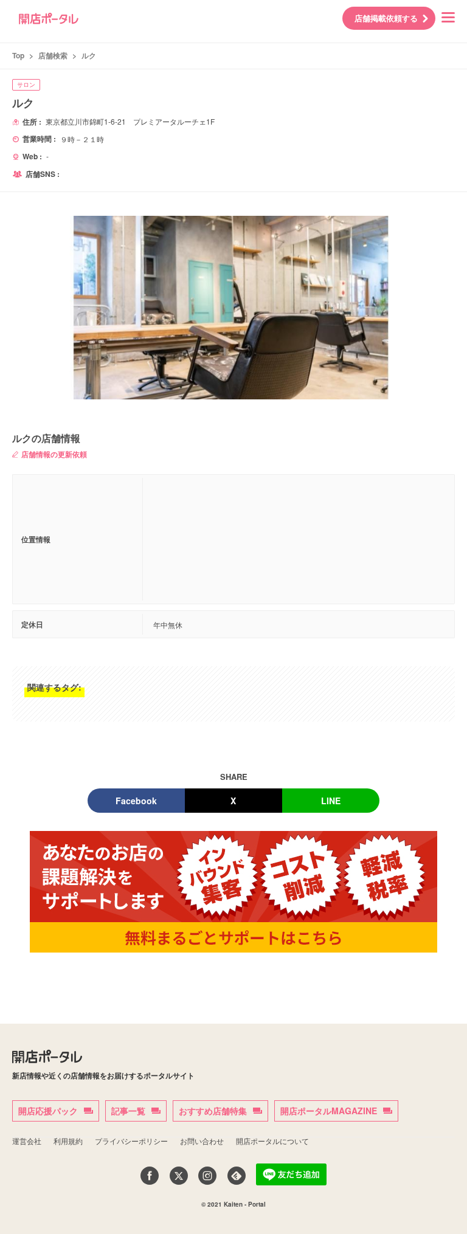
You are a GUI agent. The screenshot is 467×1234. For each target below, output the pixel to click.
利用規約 (68, 1141)
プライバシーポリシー (131, 1141)
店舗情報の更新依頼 (54, 454)
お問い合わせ (202, 1141)
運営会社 (26, 1141)
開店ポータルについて (272, 1141)
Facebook (136, 801)
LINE (331, 801)
